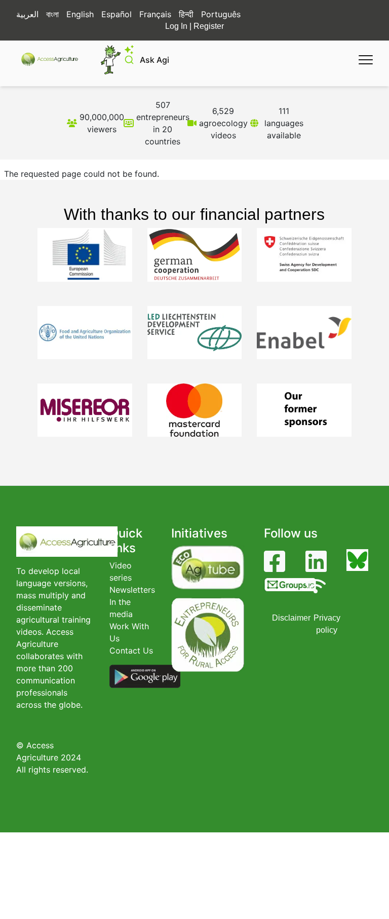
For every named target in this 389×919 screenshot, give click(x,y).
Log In (176, 26)
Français (155, 14)
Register (208, 26)
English (80, 14)
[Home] (54, 59)
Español (116, 14)
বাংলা (52, 14)
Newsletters (132, 590)
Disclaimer (291, 618)
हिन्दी (186, 14)
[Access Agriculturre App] (144, 676)
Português (221, 14)
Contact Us (131, 650)
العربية (27, 14)
